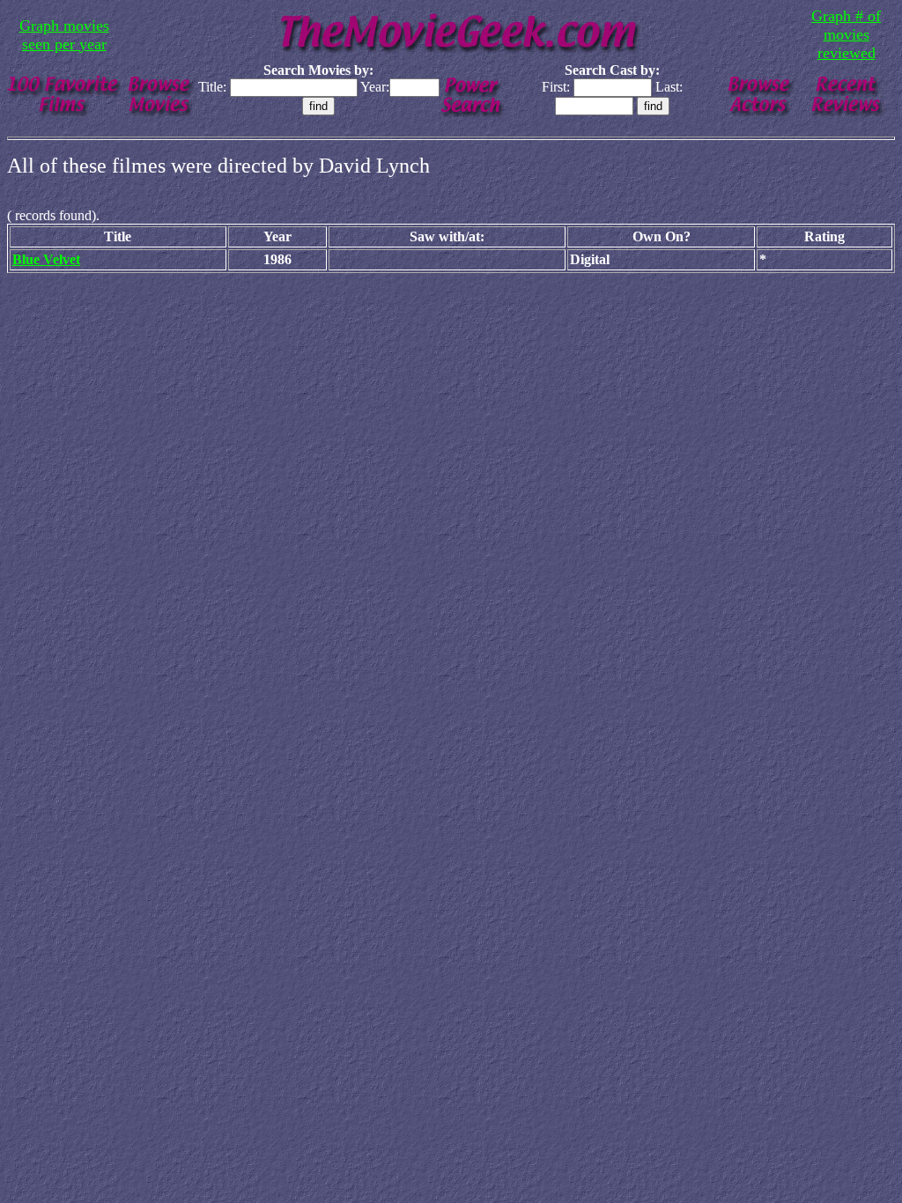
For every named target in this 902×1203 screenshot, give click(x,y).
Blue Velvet (46, 259)
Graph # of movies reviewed (846, 34)
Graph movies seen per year (64, 35)
